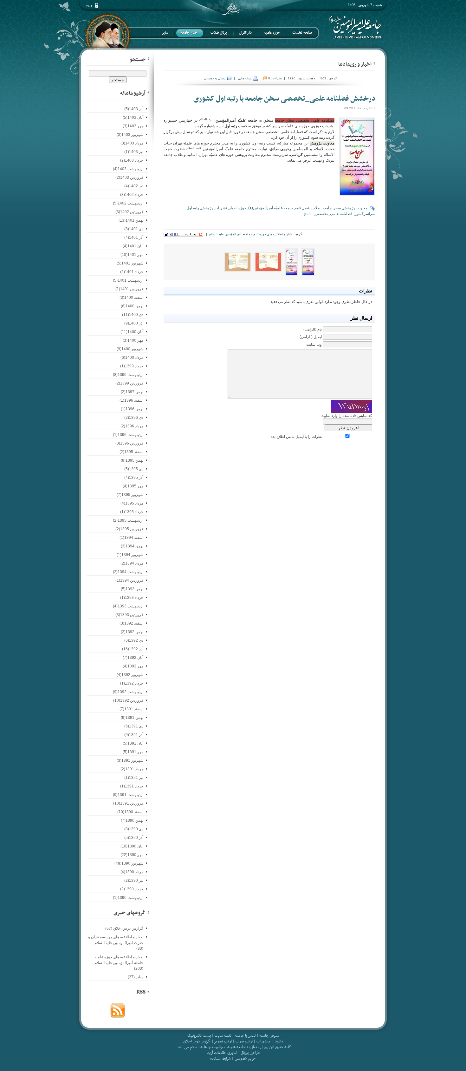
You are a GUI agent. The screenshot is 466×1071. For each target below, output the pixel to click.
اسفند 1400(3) (131, 297)
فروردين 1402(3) (129, 212)
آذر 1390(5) (133, 837)
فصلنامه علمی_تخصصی (334, 213)
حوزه (242, 208)
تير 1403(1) (133, 152)
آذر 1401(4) (133, 237)
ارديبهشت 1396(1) (128, 434)
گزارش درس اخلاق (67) (124, 928)
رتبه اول (192, 208)
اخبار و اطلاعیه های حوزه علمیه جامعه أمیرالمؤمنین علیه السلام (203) (118, 963)
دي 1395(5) (133, 469)
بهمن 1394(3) (132, 546)
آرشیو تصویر (222, 1041)
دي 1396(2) (133, 417)
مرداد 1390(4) (131, 872)
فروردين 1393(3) (129, 614)
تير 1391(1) (133, 777)
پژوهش (207, 208)
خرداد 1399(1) (131, 366)
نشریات (221, 208)
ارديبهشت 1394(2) (128, 572)
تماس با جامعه (245, 1035)
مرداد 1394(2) (131, 563)
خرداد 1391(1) (131, 786)
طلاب (316, 208)
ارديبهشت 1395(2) (128, 520)
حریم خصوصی (245, 1058)
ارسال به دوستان (215, 78)
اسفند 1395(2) (131, 452)
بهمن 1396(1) (132, 409)
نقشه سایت (223, 1035)
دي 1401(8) (133, 229)
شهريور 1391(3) (130, 760)
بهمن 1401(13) (131, 220)
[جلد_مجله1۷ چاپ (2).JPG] (268, 261)
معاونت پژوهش (355, 208)
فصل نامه (302, 208)
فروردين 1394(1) (129, 580)
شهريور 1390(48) (128, 863)
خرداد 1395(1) (131, 512)
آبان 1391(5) (133, 743)
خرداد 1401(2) (131, 272)
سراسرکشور (364, 213)
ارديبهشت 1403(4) (128, 169)
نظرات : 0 (275, 78)
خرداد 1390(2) (131, 889)
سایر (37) (135, 977)
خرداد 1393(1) (131, 597)
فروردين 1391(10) (128, 803)
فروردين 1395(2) (129, 529)
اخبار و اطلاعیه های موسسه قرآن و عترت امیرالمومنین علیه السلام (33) (115, 943)
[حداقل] (373, 63)
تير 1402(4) (133, 186)
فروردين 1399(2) (129, 383)
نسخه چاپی (245, 78)
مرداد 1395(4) (131, 503)
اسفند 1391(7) (131, 709)
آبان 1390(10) (131, 846)
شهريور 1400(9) (130, 349)
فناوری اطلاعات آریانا (222, 1052)
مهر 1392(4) (133, 666)
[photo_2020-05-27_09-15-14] (308, 261)
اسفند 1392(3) (131, 623)
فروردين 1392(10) (128, 700)
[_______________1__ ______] (238, 261)
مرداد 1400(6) (131, 357)
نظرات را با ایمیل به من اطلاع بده (296, 436)
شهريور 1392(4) (130, 675)
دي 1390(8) (133, 829)
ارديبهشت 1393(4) (128, 606)
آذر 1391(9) (133, 735)
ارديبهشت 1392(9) (128, 692)
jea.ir (308, 213)
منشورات (263, 1041)
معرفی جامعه (269, 1035)
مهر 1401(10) (131, 254)
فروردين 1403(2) (129, 177)
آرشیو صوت (244, 1041)
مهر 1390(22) (131, 855)
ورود (89, 5)
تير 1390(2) (133, 880)
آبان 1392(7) (133, 657)
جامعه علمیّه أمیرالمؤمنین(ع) (270, 208)
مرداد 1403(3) (131, 143)
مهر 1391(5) (133, 752)
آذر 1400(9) (133, 323)
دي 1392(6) (133, 640)
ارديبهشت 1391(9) (128, 795)
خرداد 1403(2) (131, 160)
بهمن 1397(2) (132, 392)
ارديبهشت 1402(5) (128, 203)
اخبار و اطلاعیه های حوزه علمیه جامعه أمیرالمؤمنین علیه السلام (251, 234)
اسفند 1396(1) (131, 400)
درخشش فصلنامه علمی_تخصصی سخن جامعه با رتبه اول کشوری (284, 98)
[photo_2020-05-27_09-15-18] (291, 261)
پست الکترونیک (199, 1035)
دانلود (279, 1041)
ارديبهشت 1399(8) (128, 374)
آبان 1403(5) (133, 117)
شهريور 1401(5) (130, 263)
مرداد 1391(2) (131, 769)
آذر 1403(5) (133, 109)
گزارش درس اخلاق (196, 1041)
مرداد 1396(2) (131, 426)
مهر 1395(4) (133, 486)
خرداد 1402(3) (131, 194)
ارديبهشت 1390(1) (128, 897)
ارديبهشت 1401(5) (128, 280)
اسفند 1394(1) (131, 537)
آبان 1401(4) (133, 246)
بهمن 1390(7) (132, 820)
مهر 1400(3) (133, 340)
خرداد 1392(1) (131, 683)
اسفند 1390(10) (130, 812)
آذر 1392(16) (132, 649)
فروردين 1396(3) (129, 443)
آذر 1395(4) (133, 477)
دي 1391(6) (133, 726)
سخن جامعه (331, 208)
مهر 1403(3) (133, 126)
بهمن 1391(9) (132, 717)
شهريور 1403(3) (130, 134)
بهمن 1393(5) (132, 589)
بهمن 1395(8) (132, 460)
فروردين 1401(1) (129, 289)
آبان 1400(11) (131, 332)
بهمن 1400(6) (132, 306)
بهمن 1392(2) (132, 632)
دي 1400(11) (132, 314)
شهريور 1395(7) (130, 494)
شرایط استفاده (220, 1058)
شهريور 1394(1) (130, 554)
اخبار (232, 208)
